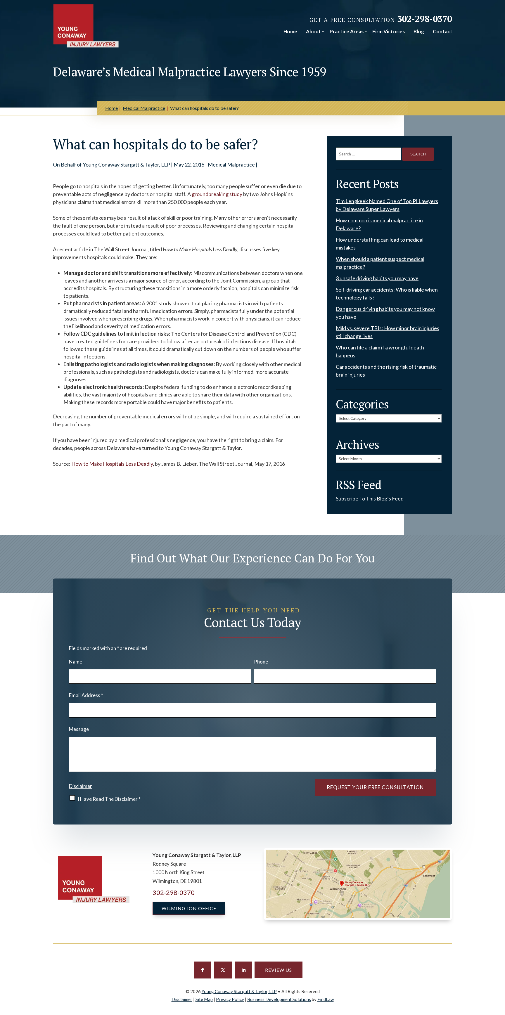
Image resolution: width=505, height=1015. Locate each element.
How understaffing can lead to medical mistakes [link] (379, 243)
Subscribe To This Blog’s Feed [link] (370, 498)
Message (79, 729)
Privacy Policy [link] (230, 999)
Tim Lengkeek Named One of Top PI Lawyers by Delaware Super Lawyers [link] (387, 205)
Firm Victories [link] (388, 31)
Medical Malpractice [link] (231, 164)
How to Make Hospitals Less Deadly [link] (112, 463)
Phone (261, 662)
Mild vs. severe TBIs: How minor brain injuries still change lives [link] (387, 332)
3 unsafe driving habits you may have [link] (377, 278)
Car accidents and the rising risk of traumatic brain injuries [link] (386, 370)
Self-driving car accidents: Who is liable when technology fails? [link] (387, 293)
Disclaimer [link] (182, 999)
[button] (202, 970)
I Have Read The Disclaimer (109, 799)
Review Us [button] (278, 970)
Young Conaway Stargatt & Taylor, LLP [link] (126, 164)
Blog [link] (419, 31)
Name (75, 662)
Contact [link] (442, 31)
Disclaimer (80, 786)
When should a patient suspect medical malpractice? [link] (380, 263)
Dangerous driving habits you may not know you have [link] (385, 313)
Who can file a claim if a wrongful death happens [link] (380, 351)
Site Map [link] (204, 999)
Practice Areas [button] (347, 31)
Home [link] (290, 31)
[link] (86, 26)
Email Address (86, 695)
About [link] (313, 31)
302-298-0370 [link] (424, 19)
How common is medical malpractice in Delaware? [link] (379, 224)
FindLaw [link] (325, 999)
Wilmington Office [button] (189, 908)
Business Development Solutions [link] (279, 999)
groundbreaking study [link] (217, 194)
